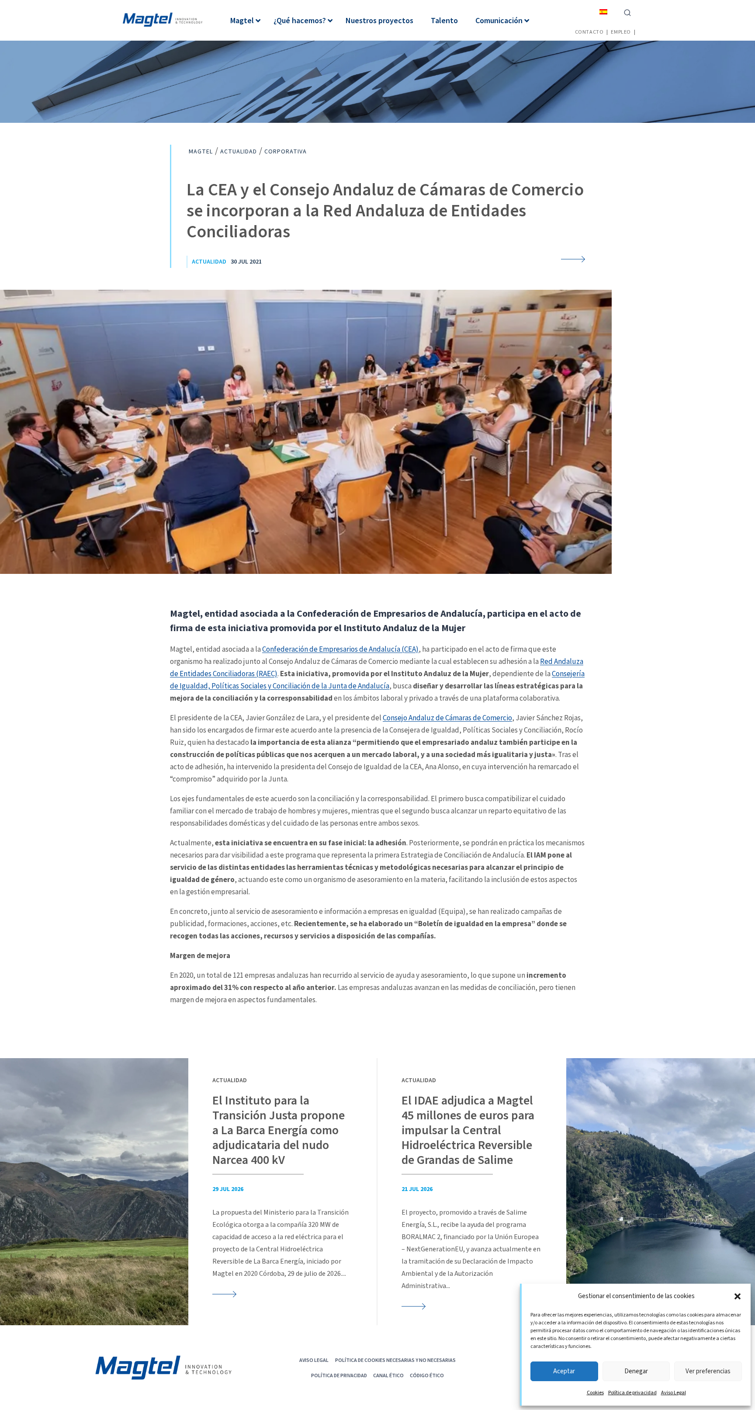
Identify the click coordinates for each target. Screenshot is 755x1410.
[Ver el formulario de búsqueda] (627, 12)
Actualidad (209, 261)
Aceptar (564, 1371)
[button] (737, 1296)
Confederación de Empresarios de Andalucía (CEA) (340, 649)
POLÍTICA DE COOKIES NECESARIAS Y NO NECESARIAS (395, 1360)
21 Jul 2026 (417, 1189)
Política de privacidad (632, 1392)
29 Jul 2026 (227, 1189)
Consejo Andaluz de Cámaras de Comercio (447, 717)
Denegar (636, 1371)
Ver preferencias (708, 1371)
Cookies (595, 1392)
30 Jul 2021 (246, 261)
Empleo (621, 31)
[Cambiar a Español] (603, 11)
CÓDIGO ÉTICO (427, 1375)
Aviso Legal (673, 1392)
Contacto (589, 31)
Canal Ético (388, 1375)
